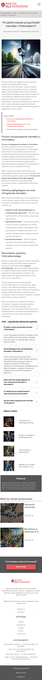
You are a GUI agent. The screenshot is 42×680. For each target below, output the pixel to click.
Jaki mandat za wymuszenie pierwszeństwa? (25, 451)
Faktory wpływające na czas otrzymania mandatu (18, 125)
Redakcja (21, 609)
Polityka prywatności (21, 668)
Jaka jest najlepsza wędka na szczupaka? (21, 650)
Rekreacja (21, 625)
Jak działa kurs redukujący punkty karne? (26, 422)
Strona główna (6, 13)
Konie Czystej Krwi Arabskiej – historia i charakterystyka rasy (21, 658)
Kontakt (21, 612)
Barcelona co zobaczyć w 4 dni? (31, 530)
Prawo (15, 13)
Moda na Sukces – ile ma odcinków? (21, 654)
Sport (21, 631)
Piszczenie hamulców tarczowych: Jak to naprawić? (30, 505)
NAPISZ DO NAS (21, 567)
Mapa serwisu (21, 673)
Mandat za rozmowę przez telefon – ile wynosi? (27, 466)
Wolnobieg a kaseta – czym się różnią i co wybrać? (21, 645)
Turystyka (21, 634)
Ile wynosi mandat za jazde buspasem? (27, 436)
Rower (21, 628)
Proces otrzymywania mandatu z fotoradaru (20, 120)
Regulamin (21, 677)
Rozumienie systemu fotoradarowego (22, 129)
